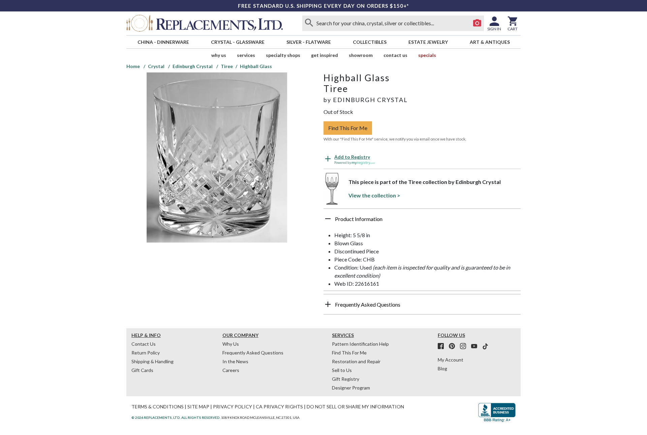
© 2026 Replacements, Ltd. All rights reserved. (175, 417)
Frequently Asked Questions (252, 352)
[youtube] (476, 346)
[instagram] (465, 346)
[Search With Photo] (477, 23)
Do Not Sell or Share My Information (355, 406)
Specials (427, 55)
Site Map (198, 406)
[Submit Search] (309, 23)
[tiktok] (485, 346)
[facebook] (443, 346)
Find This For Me (347, 128)
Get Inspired (324, 55)
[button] (422, 221)
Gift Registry (345, 379)
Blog (442, 368)
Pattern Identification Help (360, 344)
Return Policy (145, 352)
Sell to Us (342, 370)
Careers (230, 370)
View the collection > (374, 195)
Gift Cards (142, 370)
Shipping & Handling (152, 361)
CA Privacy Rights (279, 406)
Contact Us (395, 55)
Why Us (230, 344)
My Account (450, 360)
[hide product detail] (328, 218)
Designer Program (351, 388)
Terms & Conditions (157, 406)
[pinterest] (454, 346)
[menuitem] (163, 42)
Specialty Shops (283, 55)
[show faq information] (328, 304)
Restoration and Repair (356, 361)
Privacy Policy (232, 406)
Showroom (361, 55)
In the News (235, 361)
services (246, 55)
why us (218, 55)
